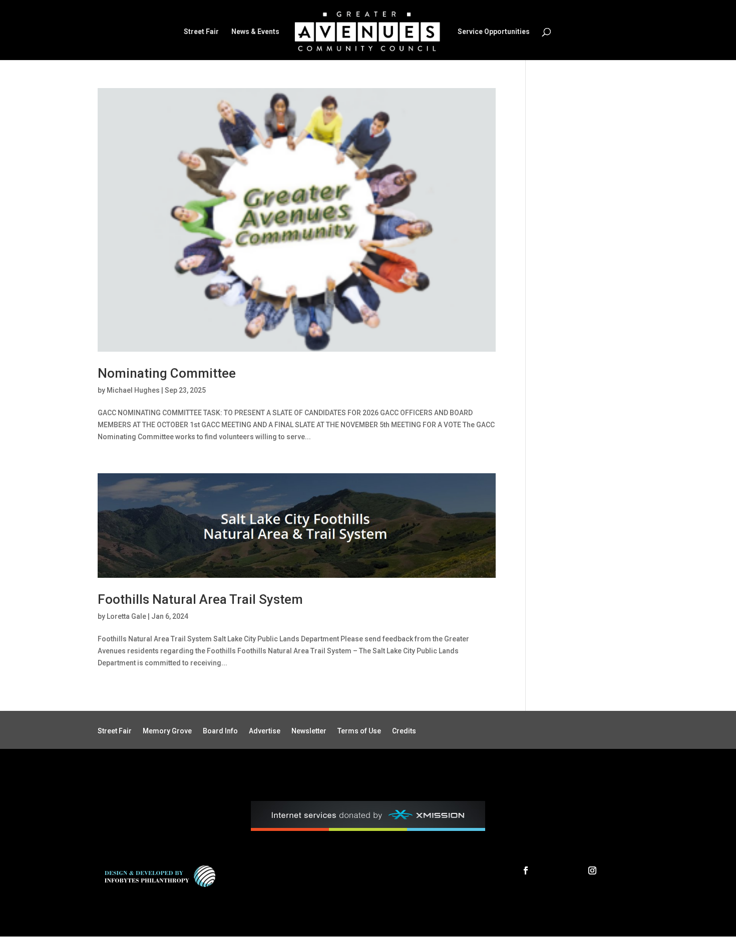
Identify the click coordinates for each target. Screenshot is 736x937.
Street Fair (201, 32)
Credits (404, 731)
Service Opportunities (494, 32)
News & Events (255, 32)
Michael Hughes (133, 390)
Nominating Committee (167, 373)
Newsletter (308, 731)
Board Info (220, 731)
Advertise (264, 731)
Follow (555, 870)
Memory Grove (167, 731)
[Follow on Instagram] (592, 870)
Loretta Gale (126, 616)
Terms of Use (359, 731)
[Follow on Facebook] (526, 870)
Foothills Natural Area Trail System (200, 599)
